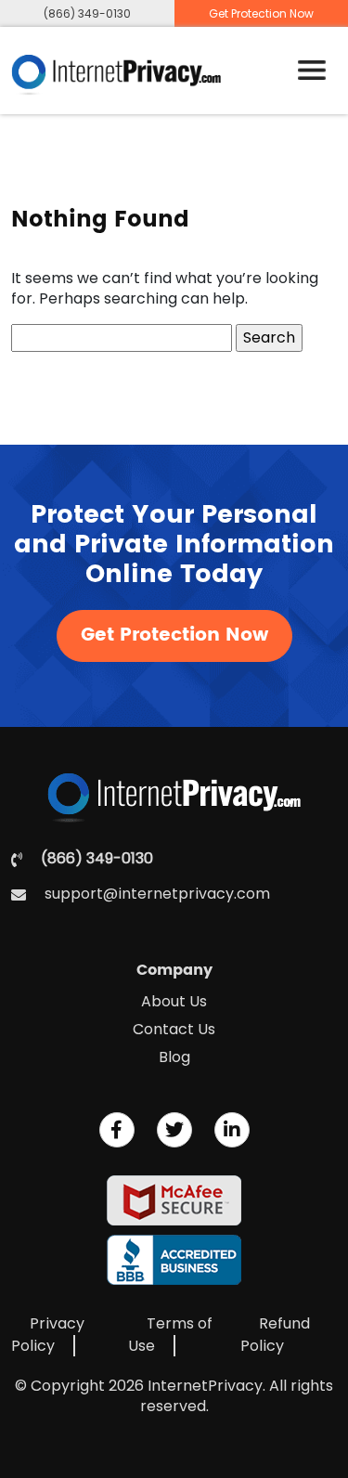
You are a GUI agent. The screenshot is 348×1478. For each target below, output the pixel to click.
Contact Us (174, 1029)
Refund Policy (275, 1334)
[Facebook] (117, 1129)
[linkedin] (232, 1129)
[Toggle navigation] (312, 70)
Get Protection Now (174, 635)
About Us (174, 1001)
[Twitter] (174, 1129)
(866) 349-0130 (87, 13)
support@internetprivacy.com (157, 894)
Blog (174, 1057)
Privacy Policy (47, 1334)
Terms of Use (170, 1334)
